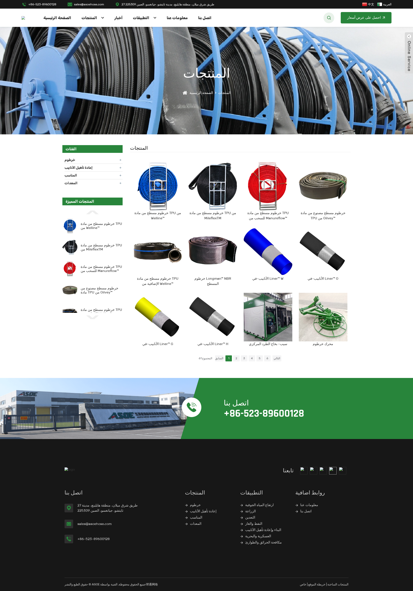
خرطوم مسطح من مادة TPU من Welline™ (157, 215)
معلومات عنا (177, 17)
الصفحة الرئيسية (57, 17)
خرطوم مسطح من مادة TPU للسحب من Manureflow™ (101, 269)
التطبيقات (141, 17)
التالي (277, 358)
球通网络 (152, 584)
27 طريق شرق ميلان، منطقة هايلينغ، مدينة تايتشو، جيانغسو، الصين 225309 (168, 4)
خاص (303, 584)
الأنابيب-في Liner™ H (212, 344)
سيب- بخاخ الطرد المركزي (268, 344)
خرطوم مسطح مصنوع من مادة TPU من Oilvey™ (99, 290)
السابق (219, 358)
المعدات (71, 183)
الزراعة (250, 511)
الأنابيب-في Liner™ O (323, 278)
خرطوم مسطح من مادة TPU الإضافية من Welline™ (101, 312)
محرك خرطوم (323, 344)
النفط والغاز (253, 524)
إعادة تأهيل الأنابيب (78, 168)
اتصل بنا (204, 17)
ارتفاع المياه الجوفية (259, 505)
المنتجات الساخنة (337, 584)
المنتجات (89, 17)
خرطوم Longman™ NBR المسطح (212, 281)
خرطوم (70, 160)
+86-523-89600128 (42, 4)
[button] (92, 212)
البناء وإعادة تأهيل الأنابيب (263, 530)
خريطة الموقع (316, 584)
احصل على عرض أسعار (364, 17)
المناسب (71, 175)
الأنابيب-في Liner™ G (157, 344)
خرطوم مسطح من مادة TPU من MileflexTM (101, 247)
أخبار (118, 17)
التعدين (250, 517)
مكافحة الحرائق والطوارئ (263, 542)
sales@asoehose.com (89, 4)
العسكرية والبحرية (258, 536)
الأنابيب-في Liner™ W (268, 278)
